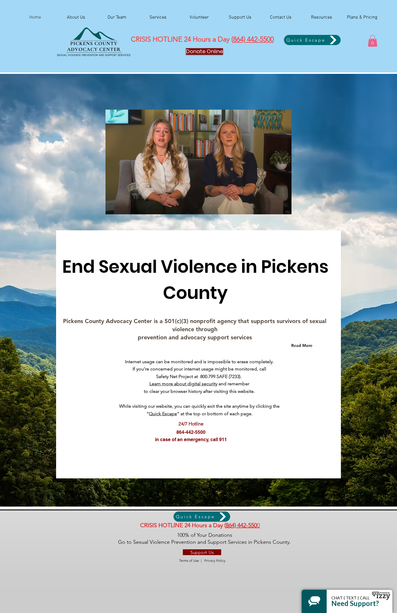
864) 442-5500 (253, 39)
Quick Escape (163, 413)
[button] (373, 41)
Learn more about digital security (183, 383)
